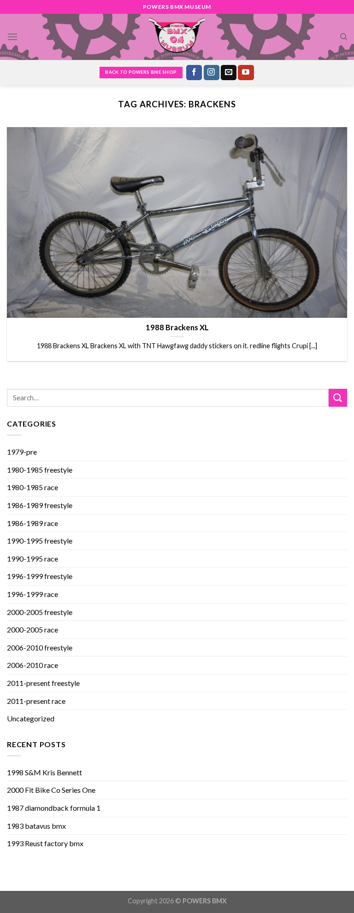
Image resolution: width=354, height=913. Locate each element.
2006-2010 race (32, 665)
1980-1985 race (32, 487)
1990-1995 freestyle (39, 540)
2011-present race (36, 700)
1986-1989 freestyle (39, 505)
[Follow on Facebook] (194, 73)
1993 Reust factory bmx (45, 843)
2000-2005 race (32, 629)
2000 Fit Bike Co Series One (51, 789)
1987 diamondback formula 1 (53, 807)
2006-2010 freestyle (39, 647)
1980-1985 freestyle (39, 469)
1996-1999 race (32, 594)
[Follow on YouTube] (246, 73)
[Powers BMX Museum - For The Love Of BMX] (177, 37)
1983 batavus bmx (36, 825)
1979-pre (22, 451)
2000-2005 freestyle (39, 612)
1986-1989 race (32, 523)
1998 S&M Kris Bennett (44, 772)
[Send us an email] (228, 73)
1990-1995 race (32, 558)
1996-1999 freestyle (39, 576)
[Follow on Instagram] (211, 73)
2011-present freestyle (43, 683)
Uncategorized (30, 718)
